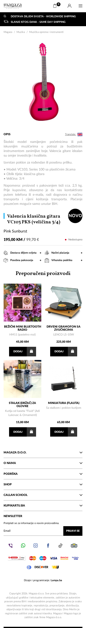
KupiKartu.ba (14, 505)
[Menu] (80, 6)
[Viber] (11, 545)
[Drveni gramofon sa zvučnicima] (63, 303)
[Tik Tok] (60, 545)
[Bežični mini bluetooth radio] (22, 303)
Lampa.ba (56, 580)
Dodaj (17, 351)
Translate (70, 134)
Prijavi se (73, 531)
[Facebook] (48, 545)
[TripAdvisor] (74, 545)
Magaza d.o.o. (15, 452)
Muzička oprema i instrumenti (46, 32)
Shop (8, 484)
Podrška (11, 473)
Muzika (20, 32)
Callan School (15, 495)
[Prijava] (69, 6)
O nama (10, 463)
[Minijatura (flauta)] (63, 379)
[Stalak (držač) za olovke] (22, 379)
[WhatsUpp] (23, 545)
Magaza (8, 32)
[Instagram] (35, 545)
